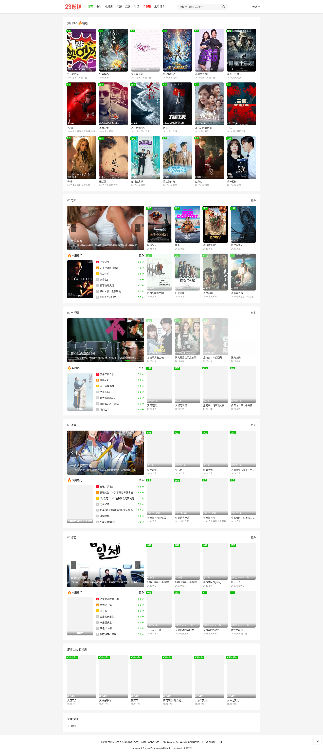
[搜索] (223, 7)
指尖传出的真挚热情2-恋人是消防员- (117, 510)
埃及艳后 (103, 273)
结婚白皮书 (137, 181)
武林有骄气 (105, 700)
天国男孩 (152, 405)
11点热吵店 (73, 74)
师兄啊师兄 (169, 74)
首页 (90, 6)
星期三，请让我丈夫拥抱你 (215, 405)
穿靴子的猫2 (105, 486)
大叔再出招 (181, 405)
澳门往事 (103, 409)
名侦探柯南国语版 (156, 517)
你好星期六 (237, 630)
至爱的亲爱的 (105, 616)
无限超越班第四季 (184, 630)
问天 (165, 127)
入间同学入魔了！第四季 (243, 470)
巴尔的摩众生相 (155, 293)
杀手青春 (152, 470)
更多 (253, 200)
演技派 (102, 610)
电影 (99, 6)
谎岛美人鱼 (237, 293)
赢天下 (134, 700)
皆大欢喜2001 (106, 397)
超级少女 (152, 245)
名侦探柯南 (209, 517)
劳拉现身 (103, 262)
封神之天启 (233, 700)
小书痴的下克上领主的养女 (243, 517)
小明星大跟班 (202, 74)
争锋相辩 (232, 181)
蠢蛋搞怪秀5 (209, 245)
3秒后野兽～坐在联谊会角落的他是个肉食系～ (122, 498)
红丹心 (198, 181)
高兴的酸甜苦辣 (203, 127)
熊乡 (177, 245)
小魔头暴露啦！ (106, 522)
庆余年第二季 (105, 374)
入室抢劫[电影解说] (108, 268)
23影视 (188, 748)
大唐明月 (72, 700)
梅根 (69, 181)
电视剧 (109, 6)
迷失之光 (236, 357)
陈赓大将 (103, 380)
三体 (229, 127)
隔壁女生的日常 (106, 297)
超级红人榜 (104, 628)
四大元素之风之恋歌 (185, 357)
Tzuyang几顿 (154, 630)
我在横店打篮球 (106, 634)
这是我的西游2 (211, 630)
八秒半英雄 (201, 700)
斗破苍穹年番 (182, 517)
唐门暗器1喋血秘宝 (173, 700)
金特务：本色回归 (212, 357)
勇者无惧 (104, 127)
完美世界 (104, 74)
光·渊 (70, 127)
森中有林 (208, 293)
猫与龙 (178, 470)
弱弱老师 (208, 470)
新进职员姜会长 (155, 357)
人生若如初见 (138, 127)
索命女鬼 (103, 279)
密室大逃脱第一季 (108, 599)
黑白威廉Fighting (212, 582)
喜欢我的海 (169, 181)
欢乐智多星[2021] (107, 622)
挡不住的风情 (105, 285)
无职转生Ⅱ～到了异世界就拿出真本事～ (119, 492)
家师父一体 (104, 605)
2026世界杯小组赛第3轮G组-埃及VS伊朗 (159, 582)
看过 (254, 6)
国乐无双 (236, 582)
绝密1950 (103, 392)
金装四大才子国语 (108, 403)
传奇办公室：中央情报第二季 (243, 405)
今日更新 (72, 726)
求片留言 (159, 6)
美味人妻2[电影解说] (109, 291)
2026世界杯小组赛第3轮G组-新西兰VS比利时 (187, 582)
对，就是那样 (105, 386)
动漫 (119, 6)
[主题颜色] (317, 740)
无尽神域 (103, 504)
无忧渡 (102, 181)
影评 (136, 6)
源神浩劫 (103, 516)
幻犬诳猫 (180, 293)
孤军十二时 (233, 74)
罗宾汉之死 (237, 245)
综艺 (128, 6)
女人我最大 (137, 74)
